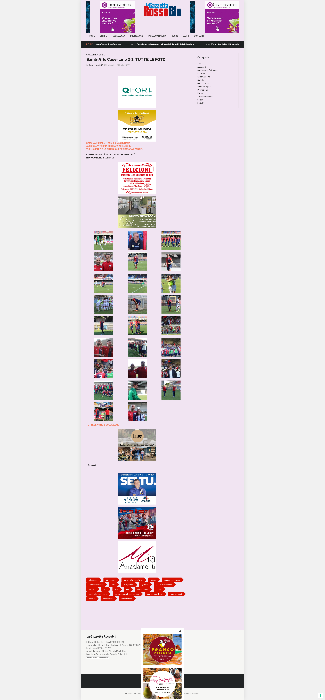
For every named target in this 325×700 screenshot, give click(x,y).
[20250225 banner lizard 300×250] (137, 125)
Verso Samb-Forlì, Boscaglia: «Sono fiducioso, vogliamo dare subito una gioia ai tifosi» (227, 44)
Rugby (175, 35)
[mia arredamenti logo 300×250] (137, 557)
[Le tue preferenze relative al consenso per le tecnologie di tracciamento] (320, 695)
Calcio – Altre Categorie (207, 70)
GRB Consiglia (203, 83)
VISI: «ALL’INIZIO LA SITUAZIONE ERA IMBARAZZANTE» (114, 149)
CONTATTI (199, 35)
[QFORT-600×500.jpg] (137, 92)
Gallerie (91, 55)
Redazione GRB (96, 65)
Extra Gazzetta (203, 77)
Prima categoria (157, 35)
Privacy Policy (92, 658)
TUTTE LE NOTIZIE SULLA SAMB (102, 425)
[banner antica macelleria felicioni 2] (137, 178)
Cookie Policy (103, 658)
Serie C (103, 35)
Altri (186, 35)
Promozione (136, 35)
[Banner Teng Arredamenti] (137, 444)
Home (92, 35)
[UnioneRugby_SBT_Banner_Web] (137, 523)
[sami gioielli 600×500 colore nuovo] (137, 212)
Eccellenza (118, 35)
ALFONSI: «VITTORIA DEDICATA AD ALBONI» (108, 146)
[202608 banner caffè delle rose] (162, 683)
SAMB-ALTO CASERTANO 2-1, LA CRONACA (108, 143)
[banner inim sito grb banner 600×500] (110, 17)
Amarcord (201, 67)
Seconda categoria (205, 96)
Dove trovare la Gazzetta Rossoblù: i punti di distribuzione (139, 44)
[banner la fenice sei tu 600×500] (137, 488)
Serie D (101, 55)
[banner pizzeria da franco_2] (162, 649)
